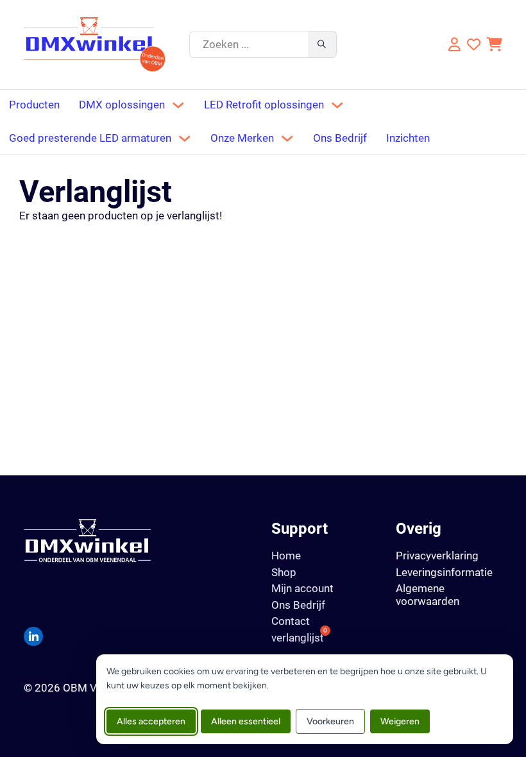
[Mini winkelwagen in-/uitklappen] (494, 44)
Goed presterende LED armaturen (90, 138)
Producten (34, 105)
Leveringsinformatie (444, 572)
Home (286, 556)
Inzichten (408, 138)
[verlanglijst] (473, 44)
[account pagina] (453, 44)
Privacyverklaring (437, 555)
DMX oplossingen (122, 105)
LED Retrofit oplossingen (264, 105)
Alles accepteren (151, 721)
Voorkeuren (330, 721)
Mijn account (302, 589)
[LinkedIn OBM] (33, 636)
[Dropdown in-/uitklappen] (178, 105)
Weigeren (400, 721)
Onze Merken (242, 138)
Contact (290, 621)
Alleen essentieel (245, 721)
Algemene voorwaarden (427, 594)
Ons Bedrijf (340, 138)
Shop (283, 572)
